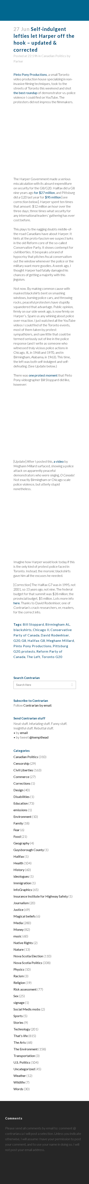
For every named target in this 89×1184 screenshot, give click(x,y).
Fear (16, 830)
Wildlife (19, 1082)
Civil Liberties (23, 770)
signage (18, 1002)
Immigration (22, 883)
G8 (24, 640)
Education (20, 803)
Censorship (21, 763)
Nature (18, 949)
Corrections (21, 783)
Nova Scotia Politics (27, 963)
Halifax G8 (36, 640)
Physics (18, 969)
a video (59, 461)
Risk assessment (25, 989)
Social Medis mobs (26, 1009)
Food (17, 836)
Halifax (18, 856)
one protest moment (43, 375)
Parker (18, 61)
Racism (18, 976)
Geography (21, 843)
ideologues (21, 876)
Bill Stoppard (33, 624)
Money (18, 929)
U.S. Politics (21, 1062)
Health (18, 863)
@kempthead (38, 737)
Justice (18, 909)
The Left (33, 657)
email (24, 733)
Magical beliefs (24, 916)
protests (28, 651)
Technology (21, 1029)
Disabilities (21, 797)
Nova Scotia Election (28, 956)
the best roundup (25, 93)
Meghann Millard (60, 640)
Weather (19, 1076)
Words (18, 1089)
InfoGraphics (22, 890)
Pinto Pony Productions (30, 74)
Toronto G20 (52, 657)
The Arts (19, 1042)
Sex (15, 996)
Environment (22, 816)
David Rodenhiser (55, 635)
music (17, 936)
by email (45, 705)
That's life (20, 1036)
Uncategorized (24, 1069)
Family (18, 823)
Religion (19, 983)
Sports (18, 1016)
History (18, 870)
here (16, 603)
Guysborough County (28, 850)
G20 (16, 640)
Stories (18, 1022)
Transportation (24, 1056)
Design (18, 790)
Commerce (21, 777)
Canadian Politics (53, 56)
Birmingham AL (57, 624)
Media (18, 923)
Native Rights (23, 943)
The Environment (25, 1049)
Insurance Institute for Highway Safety (40, 896)
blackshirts (22, 630)
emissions (20, 810)
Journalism (21, 903)
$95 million (53, 197)
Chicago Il (41, 630)
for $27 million (44, 192)
